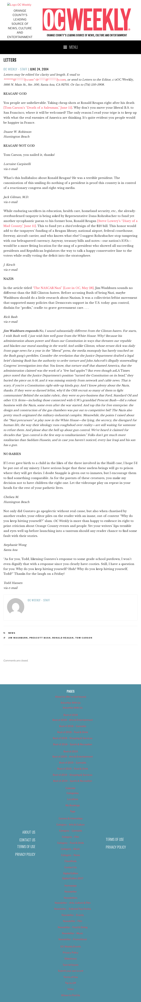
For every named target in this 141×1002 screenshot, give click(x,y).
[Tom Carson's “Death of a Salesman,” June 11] (37, 107)
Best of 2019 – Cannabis (72, 762)
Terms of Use (26, 846)
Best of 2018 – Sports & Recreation (72, 744)
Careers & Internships (71, 818)
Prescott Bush (40, 638)
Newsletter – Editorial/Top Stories (72, 908)
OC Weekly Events (70, 946)
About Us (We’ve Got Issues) (70, 696)
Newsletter (70, 891)
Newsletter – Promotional (72, 939)
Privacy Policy (25, 854)
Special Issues (70, 964)
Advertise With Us (70, 702)
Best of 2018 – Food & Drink (72, 732)
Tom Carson (84, 638)
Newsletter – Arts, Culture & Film (73, 902)
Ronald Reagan (63, 638)
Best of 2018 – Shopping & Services (72, 738)
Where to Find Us (70, 995)
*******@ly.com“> (34, 79)
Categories (73, 793)
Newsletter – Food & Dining (73, 927)
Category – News (70, 855)
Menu (73, 47)
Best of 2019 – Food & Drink (72, 768)
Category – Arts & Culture (70, 824)
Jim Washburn (18, 638)
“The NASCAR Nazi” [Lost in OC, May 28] (63, 288)
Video (70, 989)
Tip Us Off (70, 983)
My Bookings (73, 805)
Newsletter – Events (73, 914)
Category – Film (70, 836)
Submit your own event (70, 970)
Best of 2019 (70, 751)
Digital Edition (70, 873)
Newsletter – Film (72, 921)
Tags (72, 811)
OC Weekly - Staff (15, 69)
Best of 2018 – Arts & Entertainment (72, 719)
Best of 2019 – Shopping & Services (72, 774)
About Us (28, 832)
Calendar (70, 788)
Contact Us (27, 839)
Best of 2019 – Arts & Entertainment (72, 756)
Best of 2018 (70, 714)
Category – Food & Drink (70, 842)
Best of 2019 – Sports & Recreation (72, 780)
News (12, 633)
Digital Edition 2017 (72, 878)
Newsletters (70, 897)
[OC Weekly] (19, 4)
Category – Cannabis (70, 830)
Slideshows (70, 958)
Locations (72, 799)
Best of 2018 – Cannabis (72, 726)
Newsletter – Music (72, 933)
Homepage (70, 885)
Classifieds (70, 861)
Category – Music (70, 848)
